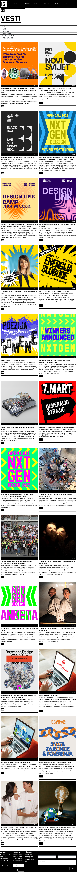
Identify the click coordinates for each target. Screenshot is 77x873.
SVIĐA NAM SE (7, 38)
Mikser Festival (36, 3)
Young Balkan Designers (46, 3)
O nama (9, 3)
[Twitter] (6, 866)
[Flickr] (9, 866)
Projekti (15, 3)
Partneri (27, 3)
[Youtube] (7, 866)
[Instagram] (4, 866)
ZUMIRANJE (6, 33)
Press (21, 3)
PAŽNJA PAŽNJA (8, 36)
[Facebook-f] (2, 866)
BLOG (4, 29)
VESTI (4, 27)
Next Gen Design (56, 4)
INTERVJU (5, 31)
